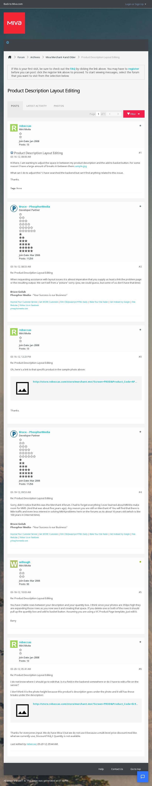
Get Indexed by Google (120, 302)
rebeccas (31, 744)
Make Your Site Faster (99, 302)
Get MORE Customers (48, 302)
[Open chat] (142, 776)
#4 (140, 492)
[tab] (15, 105)
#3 (140, 356)
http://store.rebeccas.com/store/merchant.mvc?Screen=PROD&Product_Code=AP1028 (86, 381)
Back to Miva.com (13, 4)
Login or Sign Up (134, 4)
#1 (140, 152)
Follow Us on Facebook (29, 305)
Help (101, 769)
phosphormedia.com (19, 308)
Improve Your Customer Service (23, 302)
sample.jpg (81, 166)
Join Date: (24, 141)
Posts (15, 105)
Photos (59, 105)
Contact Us (117, 769)
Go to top (135, 769)
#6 (140, 669)
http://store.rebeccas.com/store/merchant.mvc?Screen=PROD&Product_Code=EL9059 (86, 704)
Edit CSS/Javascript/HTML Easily (73, 302)
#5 (140, 592)
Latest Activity (37, 105)
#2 (140, 266)
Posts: (22, 144)
